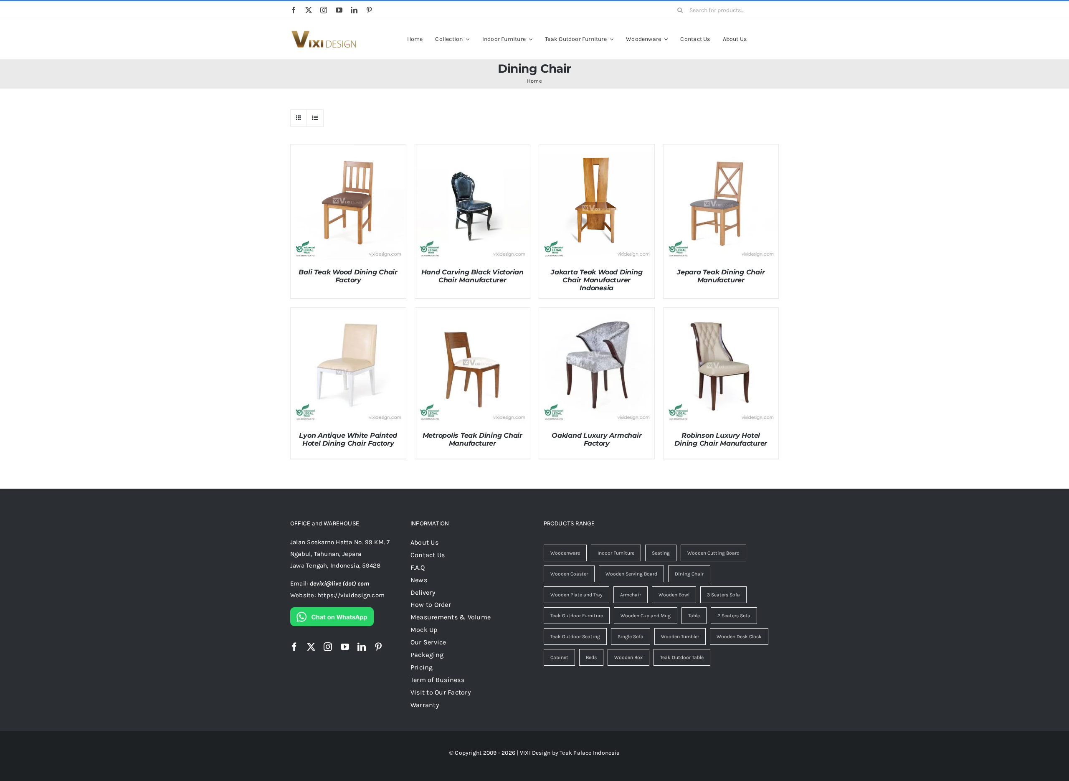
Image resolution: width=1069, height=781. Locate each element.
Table (694, 616)
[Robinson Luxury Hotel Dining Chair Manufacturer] (721, 313)
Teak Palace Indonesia (590, 752)
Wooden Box (628, 657)
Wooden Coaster (569, 574)
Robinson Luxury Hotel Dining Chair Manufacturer (720, 439)
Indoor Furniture (616, 553)
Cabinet (559, 657)
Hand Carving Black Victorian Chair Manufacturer (472, 276)
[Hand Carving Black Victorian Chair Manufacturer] (472, 150)
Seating (661, 553)
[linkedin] (354, 10)
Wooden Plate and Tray (576, 595)
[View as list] (315, 118)
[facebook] (293, 10)
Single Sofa (630, 636)
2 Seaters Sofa (733, 616)
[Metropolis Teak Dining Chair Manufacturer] (472, 313)
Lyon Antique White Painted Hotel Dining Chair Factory (348, 439)
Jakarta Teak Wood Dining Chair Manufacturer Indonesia (596, 280)
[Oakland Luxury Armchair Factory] (596, 313)
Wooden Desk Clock (739, 636)
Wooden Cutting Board (713, 553)
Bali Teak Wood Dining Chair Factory (348, 276)
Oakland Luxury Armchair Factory (596, 439)
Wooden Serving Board (631, 574)
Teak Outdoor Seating (575, 636)
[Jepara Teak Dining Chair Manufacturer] (721, 150)
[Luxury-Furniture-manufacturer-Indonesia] (323, 33)
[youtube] (339, 10)
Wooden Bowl (674, 595)
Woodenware (565, 553)
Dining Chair (689, 574)
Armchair (630, 595)
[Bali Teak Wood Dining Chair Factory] (348, 150)
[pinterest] (369, 10)
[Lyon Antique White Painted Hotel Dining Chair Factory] (348, 313)
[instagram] (323, 10)
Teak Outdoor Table (682, 657)
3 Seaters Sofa (723, 595)
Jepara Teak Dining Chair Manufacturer (721, 276)
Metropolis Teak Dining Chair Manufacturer (472, 439)
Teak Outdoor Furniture (576, 616)
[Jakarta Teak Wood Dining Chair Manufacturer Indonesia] (596, 150)
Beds (591, 657)
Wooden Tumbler (680, 636)
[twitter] (308, 10)
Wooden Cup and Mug (646, 616)
